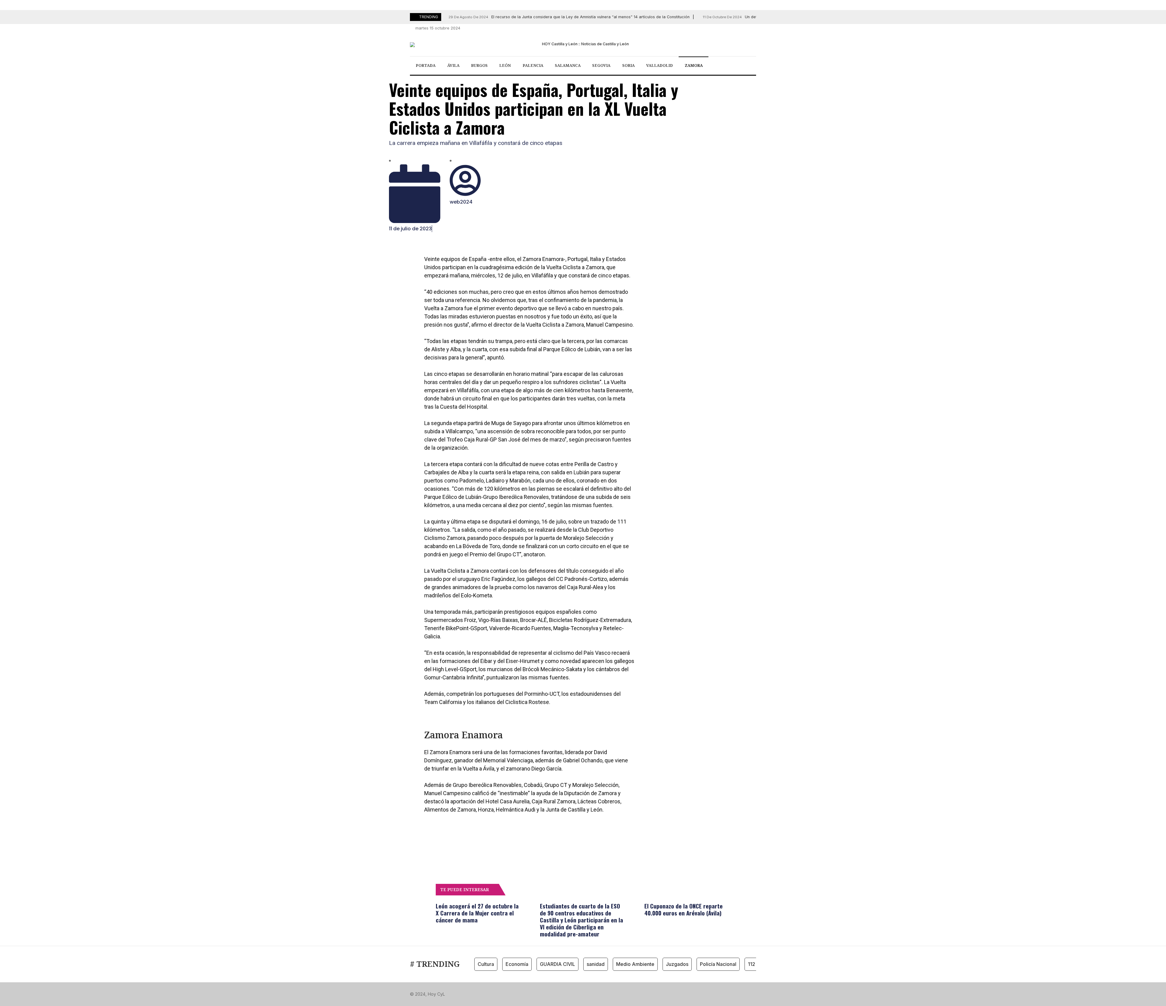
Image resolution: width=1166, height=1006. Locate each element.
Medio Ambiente (635, 964)
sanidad (596, 964)
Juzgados (677, 964)
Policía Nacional (718, 964)
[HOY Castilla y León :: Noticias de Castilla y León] (583, 44)
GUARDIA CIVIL (557, 964)
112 (751, 964)
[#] (719, 28)
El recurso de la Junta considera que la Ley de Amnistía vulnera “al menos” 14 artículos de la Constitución (569, 17)
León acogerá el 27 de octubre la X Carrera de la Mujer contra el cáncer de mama (477, 912)
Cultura (486, 964)
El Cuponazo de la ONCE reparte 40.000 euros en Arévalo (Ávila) (683, 909)
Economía (517, 964)
